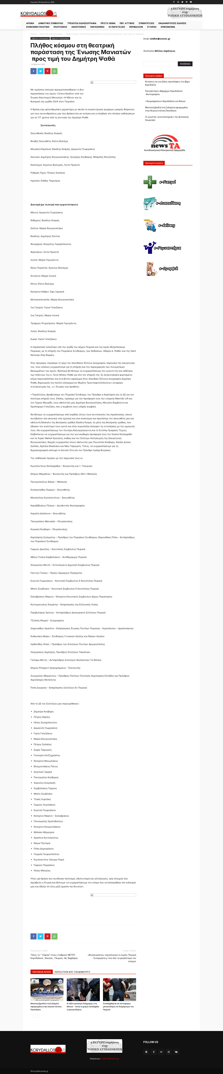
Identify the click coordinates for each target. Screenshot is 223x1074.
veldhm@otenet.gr (110, 1058)
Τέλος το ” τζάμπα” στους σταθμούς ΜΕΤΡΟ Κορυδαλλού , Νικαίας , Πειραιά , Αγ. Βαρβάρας (54, 957)
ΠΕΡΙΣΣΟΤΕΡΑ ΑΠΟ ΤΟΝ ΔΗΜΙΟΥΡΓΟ (72, 972)
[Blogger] (146, 1052)
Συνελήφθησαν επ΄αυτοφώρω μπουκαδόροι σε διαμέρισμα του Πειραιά (118, 1006)
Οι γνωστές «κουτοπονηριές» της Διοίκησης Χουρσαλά (167, 118)
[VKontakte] (176, 1052)
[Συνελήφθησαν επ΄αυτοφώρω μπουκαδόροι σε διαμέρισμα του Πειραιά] (119, 989)
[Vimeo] (186, 2)
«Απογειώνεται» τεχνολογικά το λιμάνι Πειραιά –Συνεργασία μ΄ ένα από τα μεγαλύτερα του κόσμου (112, 958)
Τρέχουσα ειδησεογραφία (51, 34)
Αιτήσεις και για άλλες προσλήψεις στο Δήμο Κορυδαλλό (167, 83)
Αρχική (33, 34)
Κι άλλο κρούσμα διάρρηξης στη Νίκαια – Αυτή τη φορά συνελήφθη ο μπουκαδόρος (83, 1006)
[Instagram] (178, 2)
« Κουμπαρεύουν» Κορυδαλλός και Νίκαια (165, 101)
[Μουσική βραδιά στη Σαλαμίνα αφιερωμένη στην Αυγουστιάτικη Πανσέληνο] (47, 989)
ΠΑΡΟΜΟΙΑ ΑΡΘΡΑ (41, 972)
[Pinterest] (47, 71)
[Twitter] (182, 2)
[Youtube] (191, 2)
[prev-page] (32, 1016)
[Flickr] (161, 1052)
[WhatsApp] (54, 71)
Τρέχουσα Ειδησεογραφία (60, 38)
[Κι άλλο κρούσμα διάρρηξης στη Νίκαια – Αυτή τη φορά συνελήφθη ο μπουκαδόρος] (83, 989)
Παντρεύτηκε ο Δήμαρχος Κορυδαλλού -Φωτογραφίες (163, 92)
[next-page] (37, 1016)
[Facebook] (174, 2)
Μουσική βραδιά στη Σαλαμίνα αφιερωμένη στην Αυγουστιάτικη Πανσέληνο (45, 1006)
